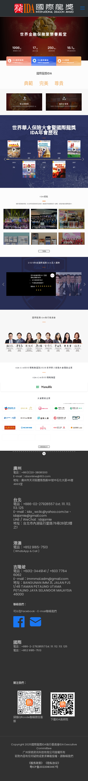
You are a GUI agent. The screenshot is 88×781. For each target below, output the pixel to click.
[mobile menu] (82, 8)
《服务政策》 (36, 763)
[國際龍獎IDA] (44, 8)
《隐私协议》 (52, 763)
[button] (4, 159)
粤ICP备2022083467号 (44, 767)
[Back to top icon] (79, 772)
